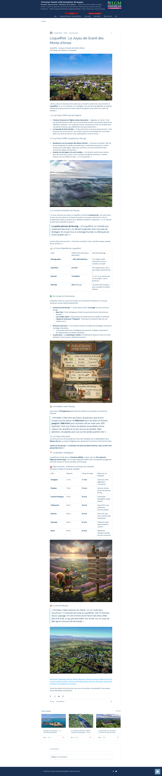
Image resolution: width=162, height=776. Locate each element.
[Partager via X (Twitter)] (55, 696)
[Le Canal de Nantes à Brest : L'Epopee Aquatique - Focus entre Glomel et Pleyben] (81, 721)
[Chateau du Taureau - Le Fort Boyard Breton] (53, 721)
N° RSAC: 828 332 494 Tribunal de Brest (93, 9)
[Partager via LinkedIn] (59, 696)
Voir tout (118, 711)
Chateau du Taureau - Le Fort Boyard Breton (52, 731)
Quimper (98, 6)
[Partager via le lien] (63, 696)
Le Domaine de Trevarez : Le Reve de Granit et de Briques (107, 731)
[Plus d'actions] (111, 33)
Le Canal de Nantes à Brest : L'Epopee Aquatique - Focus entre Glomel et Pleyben (81, 731)
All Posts (43, 21)
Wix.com (77, 771)
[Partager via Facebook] (50, 696)
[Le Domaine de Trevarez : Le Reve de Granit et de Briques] (108, 721)
